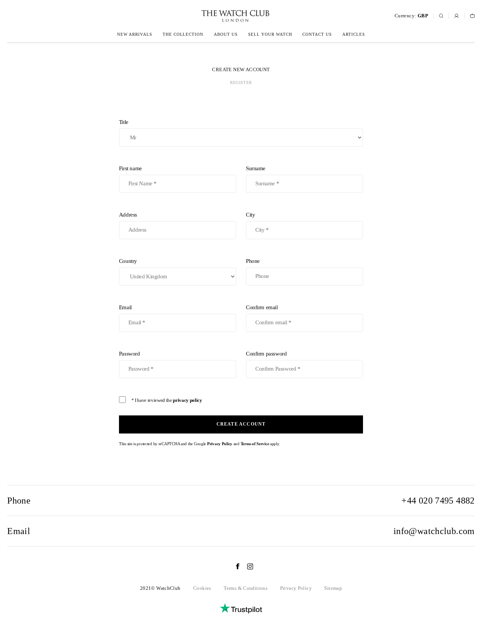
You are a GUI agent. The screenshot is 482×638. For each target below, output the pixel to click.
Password (129, 354)
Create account (241, 424)
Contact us (317, 34)
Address (128, 215)
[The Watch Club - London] (195, 16)
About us (226, 34)
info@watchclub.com (434, 531)
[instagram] (246, 566)
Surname (255, 168)
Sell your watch (270, 34)
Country (128, 261)
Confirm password (266, 354)
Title (123, 122)
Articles (353, 34)
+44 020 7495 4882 (438, 500)
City (250, 215)
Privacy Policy (219, 443)
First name (130, 168)
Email (125, 307)
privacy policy (187, 400)
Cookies (202, 588)
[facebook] (234, 566)
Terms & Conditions (245, 588)
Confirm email (262, 307)
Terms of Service (255, 443)
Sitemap (333, 588)
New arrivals (134, 34)
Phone (253, 261)
